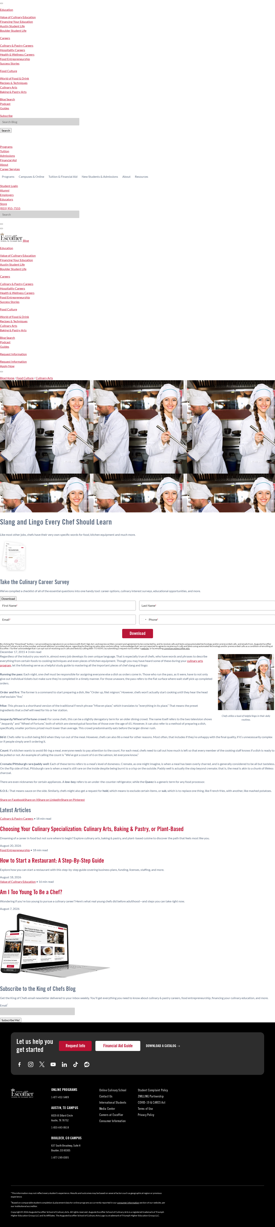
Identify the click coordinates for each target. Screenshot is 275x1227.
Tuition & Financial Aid (62, 176)
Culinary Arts (8, 87)
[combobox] (143, 619)
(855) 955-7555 (10, 208)
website (145, 648)
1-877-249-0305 (60, 1157)
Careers (5, 38)
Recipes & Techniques (14, 83)
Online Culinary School (112, 1090)
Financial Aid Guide (118, 1046)
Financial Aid (8, 160)
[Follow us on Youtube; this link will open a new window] (53, 1064)
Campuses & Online (31, 176)
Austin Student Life (12, 26)
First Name (9, 605)
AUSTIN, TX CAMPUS (64, 1108)
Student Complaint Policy (153, 1090)
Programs (6, 146)
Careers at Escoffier (111, 1115)
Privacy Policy (146, 1115)
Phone (153, 619)
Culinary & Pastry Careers (16, 45)
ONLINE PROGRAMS (64, 1090)
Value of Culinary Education (18, 17)
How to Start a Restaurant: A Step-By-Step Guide (52, 861)
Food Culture (8, 71)
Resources (141, 176)
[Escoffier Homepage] (11, 240)
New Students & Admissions (100, 176)
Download (8, 598)
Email (6, 619)
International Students (112, 1103)
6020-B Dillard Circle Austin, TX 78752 (63, 1118)
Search (5, 130)
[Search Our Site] (1, 228)
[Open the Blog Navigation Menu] (1, 371)
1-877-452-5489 (60, 1097)
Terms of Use (145, 1109)
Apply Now (7, 366)
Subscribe (6, 115)
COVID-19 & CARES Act (151, 1103)
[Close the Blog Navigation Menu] (1, 3)
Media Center (107, 1109)
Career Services (10, 169)
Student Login (9, 186)
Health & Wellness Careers (17, 54)
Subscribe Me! (10, 1020)
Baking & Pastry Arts (13, 92)
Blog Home (7, 378)
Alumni (4, 190)
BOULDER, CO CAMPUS (66, 1138)
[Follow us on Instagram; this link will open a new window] (31, 1064)
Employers (7, 195)
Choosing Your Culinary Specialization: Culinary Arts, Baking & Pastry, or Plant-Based (92, 829)
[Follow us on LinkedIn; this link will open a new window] (64, 1064)
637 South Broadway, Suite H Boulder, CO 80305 (66, 1148)
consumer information (128, 1202)
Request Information (13, 354)
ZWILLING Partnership (151, 1096)
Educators (6, 199)
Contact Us (106, 1096)
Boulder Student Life (13, 30)
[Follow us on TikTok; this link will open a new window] (76, 1064)
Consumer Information (112, 1121)
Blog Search (7, 99)
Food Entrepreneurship (15, 59)
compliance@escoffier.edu (177, 648)
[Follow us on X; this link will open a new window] (42, 1064)
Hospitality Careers (12, 50)
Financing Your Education (16, 21)
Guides (4, 108)
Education (6, 9)
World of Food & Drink (14, 78)
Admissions (7, 155)
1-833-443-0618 (60, 1127)
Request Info (75, 1046)
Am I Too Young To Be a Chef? (31, 892)
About (4, 164)
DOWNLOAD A (161, 1046)
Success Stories (9, 63)
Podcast (5, 103)
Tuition (4, 151)
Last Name (149, 605)
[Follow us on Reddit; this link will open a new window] (87, 1064)
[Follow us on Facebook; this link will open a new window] (19, 1064)
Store (3, 204)
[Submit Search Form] (1, 224)
